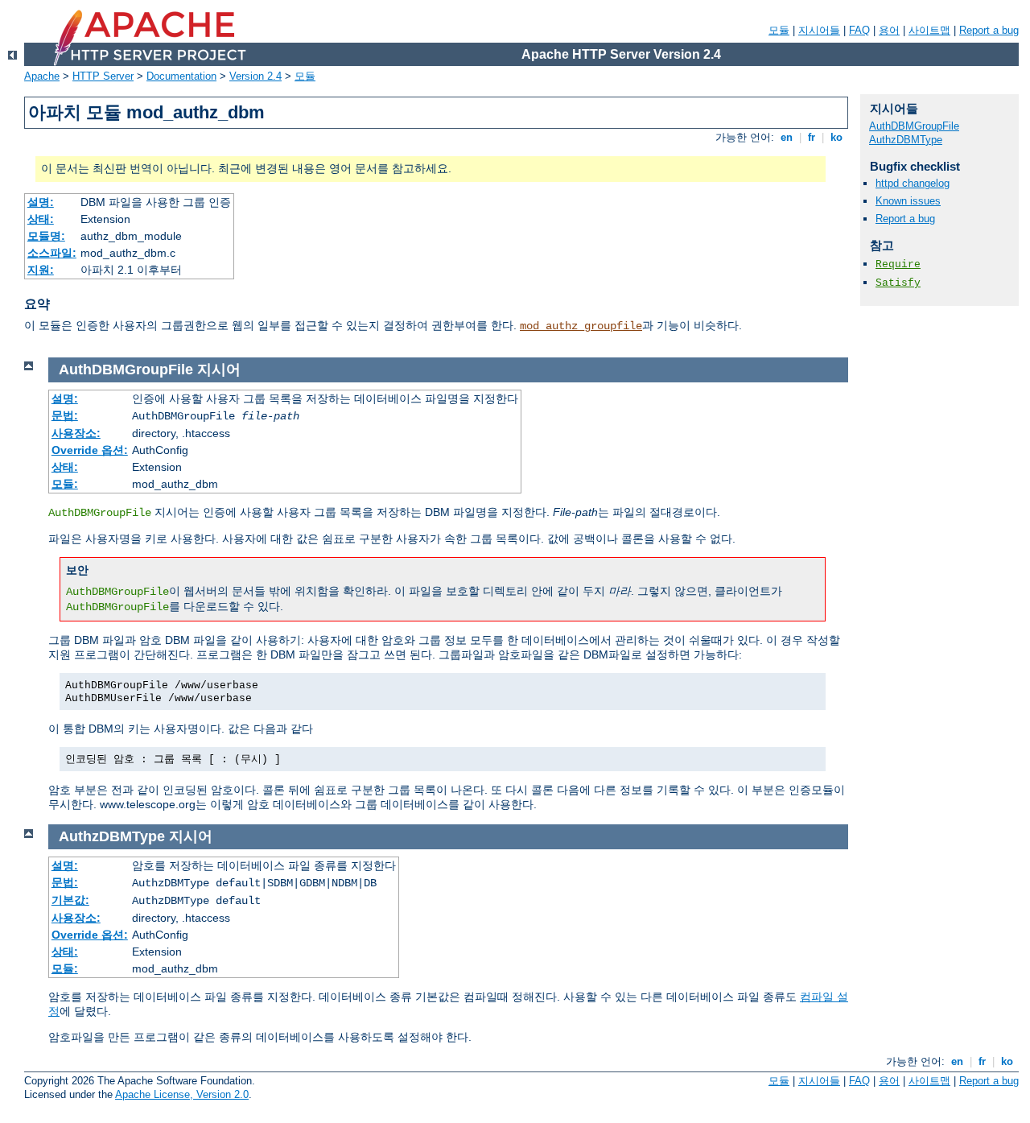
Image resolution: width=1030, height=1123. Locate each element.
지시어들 (819, 30)
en (786, 137)
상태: (40, 219)
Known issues (908, 201)
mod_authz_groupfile (581, 326)
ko (836, 137)
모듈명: (46, 235)
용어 (889, 30)
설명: (40, 202)
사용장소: (76, 433)
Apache (42, 76)
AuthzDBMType (905, 140)
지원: (40, 269)
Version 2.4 (255, 76)
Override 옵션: (90, 450)
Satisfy (898, 283)
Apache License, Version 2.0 (182, 1094)
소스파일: (51, 252)
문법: (65, 415)
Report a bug (989, 30)
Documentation (181, 76)
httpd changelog (913, 183)
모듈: (65, 483)
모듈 (778, 30)
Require (898, 264)
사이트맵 (929, 30)
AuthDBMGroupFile (914, 126)
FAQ (859, 30)
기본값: (70, 900)
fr (811, 137)
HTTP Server (103, 76)
